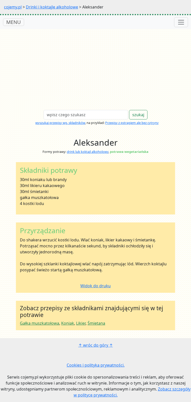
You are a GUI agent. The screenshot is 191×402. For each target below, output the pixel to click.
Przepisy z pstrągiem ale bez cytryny (132, 122)
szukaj (138, 114)
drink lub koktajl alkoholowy (87, 151)
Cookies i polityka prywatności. (96, 365)
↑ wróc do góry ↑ (95, 345)
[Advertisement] (95, 66)
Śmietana (96, 323)
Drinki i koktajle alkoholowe (52, 7)
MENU (13, 22)
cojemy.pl (13, 7)
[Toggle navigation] (181, 22)
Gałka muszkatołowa (39, 323)
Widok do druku (95, 286)
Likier (81, 323)
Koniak (67, 323)
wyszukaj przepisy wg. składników (60, 122)
